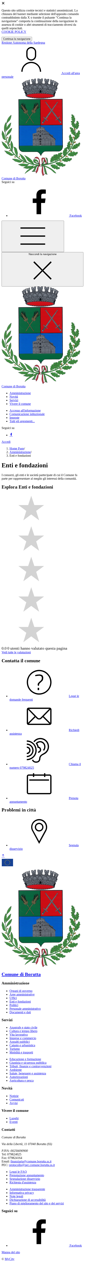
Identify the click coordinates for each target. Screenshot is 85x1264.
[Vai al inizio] (3, 856)
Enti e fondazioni (20, 1001)
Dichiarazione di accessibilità (27, 1199)
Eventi (13, 1122)
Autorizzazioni (18, 1077)
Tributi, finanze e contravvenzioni (30, 1066)
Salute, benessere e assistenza (27, 1073)
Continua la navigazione (16, 38)
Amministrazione (20, 452)
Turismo (14, 1048)
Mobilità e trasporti (21, 1052)
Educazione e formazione (25, 1059)
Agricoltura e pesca (21, 1080)
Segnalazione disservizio (24, 1178)
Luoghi (14, 1118)
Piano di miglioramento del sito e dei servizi (36, 1203)
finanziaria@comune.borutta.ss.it (30, 1161)
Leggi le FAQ (18, 1171)
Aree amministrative (22, 994)
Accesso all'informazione (25, 410)
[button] (20, 393)
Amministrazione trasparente (27, 1189)
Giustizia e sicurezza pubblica (27, 1062)
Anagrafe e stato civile (23, 1027)
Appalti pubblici (19, 1041)
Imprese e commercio (22, 1038)
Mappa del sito (11, 1252)
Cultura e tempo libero (23, 1031)
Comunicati (16, 1099)
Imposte (14, 417)
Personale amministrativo (25, 1008)
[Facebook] (11, 435)
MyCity (9, 1259)
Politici (13, 1005)
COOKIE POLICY (14, 31)
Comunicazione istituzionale (27, 414)
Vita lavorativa (18, 1034)
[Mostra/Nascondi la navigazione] (33, 236)
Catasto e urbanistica (22, 1045)
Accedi (6, 441)
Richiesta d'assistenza (22, 1182)
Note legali (16, 1196)
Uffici (13, 998)
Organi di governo (20, 991)
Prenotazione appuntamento (26, 1175)
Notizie (14, 1096)
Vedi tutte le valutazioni (16, 652)
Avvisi (13, 1103)
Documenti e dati (20, 1012)
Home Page (16, 448)
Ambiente (15, 1069)
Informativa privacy (21, 1192)
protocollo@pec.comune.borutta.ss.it (32, 1165)
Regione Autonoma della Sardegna (23, 42)
